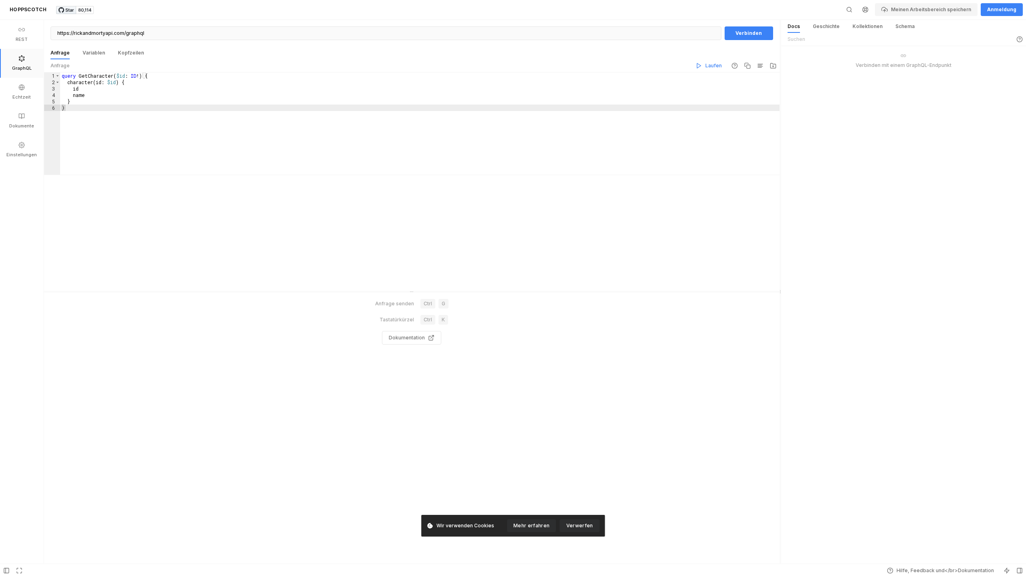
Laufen (713, 66)
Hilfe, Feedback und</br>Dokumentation (945, 570)
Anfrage (60, 66)
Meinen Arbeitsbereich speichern (931, 9)
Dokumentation (407, 338)
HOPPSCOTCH (28, 9)
